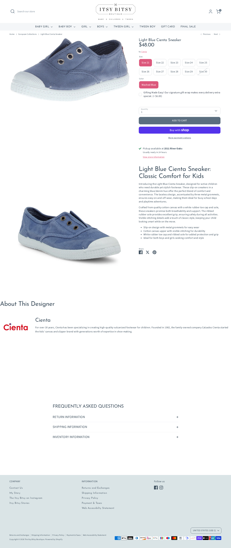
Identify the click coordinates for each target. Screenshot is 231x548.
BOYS (101, 26)
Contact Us (16, 488)
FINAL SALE (188, 26)
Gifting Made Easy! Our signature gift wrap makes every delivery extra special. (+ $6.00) (181, 94)
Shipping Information (94, 493)
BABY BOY (66, 26)
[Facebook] (156, 487)
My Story (14, 493)
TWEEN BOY (147, 26)
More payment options (179, 137)
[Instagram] (161, 487)
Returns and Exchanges (96, 488)
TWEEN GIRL (122, 26)
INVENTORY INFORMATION (71, 437)
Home (12, 34)
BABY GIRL (42, 26)
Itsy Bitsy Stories (19, 503)
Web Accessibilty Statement (98, 508)
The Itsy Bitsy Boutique (34, 539)
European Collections (27, 34)
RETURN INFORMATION (69, 417)
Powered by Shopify (54, 539)
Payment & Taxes (92, 503)
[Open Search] (12, 11)
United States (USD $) (204, 530)
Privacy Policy (90, 498)
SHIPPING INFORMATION (70, 427)
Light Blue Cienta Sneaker (51, 34)
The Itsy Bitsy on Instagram (25, 498)
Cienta (144, 51)
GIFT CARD (168, 26)
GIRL (84, 26)
